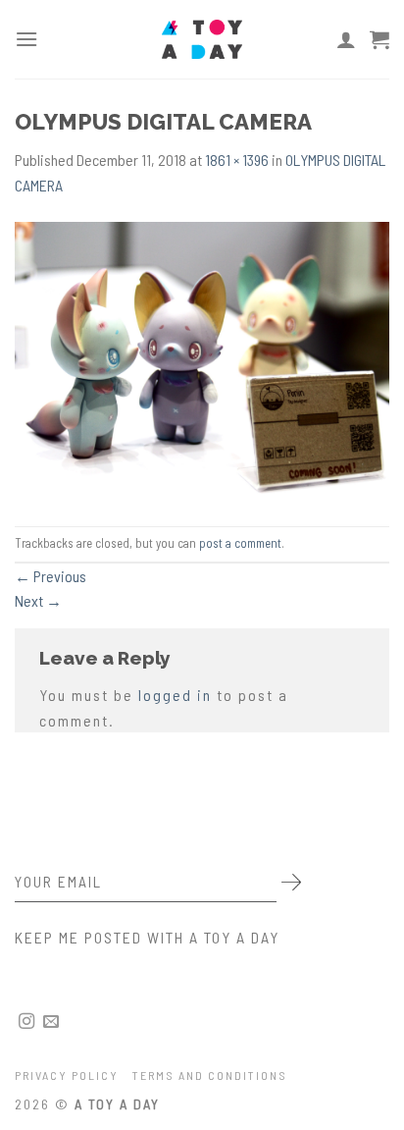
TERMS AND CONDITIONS (209, 1075)
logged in (175, 694)
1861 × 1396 (237, 159)
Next (38, 600)
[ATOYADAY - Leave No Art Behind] (202, 39)
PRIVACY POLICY (67, 1075)
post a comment (240, 543)
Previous (50, 575)
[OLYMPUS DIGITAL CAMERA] (202, 359)
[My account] (346, 39)
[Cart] (379, 39)
